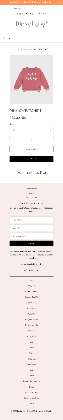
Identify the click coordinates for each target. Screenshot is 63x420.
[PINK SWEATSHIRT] (31, 79)
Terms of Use (31, 197)
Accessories (31, 308)
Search (31, 193)
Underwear (31, 302)
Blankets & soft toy (31, 398)
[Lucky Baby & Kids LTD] (31, 24)
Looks (31, 403)
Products (26, 49)
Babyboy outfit (31, 325)
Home (31, 280)
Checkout (41, 13)
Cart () (31, 13)
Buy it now (31, 159)
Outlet (31, 353)
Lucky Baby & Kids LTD (26, 411)
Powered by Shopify (44, 411)
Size (12, 124)
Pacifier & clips (31, 392)
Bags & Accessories (31, 381)
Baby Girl (32, 286)
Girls (32, 342)
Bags (31, 387)
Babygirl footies (31, 291)
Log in (20, 13)
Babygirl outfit (31, 297)
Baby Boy (31, 314)
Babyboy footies (32, 319)
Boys (31, 347)
